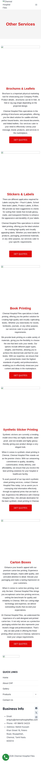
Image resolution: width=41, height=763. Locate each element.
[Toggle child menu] (35, 694)
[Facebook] (36, 708)
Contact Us (8, 700)
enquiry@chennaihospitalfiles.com (22, 720)
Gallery (6, 689)
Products (7, 694)
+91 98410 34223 (22, 723)
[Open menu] (36, 4)
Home (5, 677)
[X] (36, 713)
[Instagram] (36, 717)
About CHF (8, 683)
